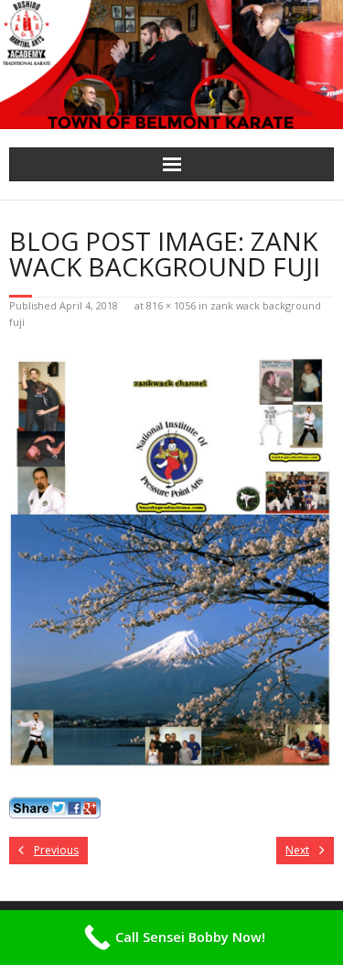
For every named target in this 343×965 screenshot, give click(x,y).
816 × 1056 (171, 305)
